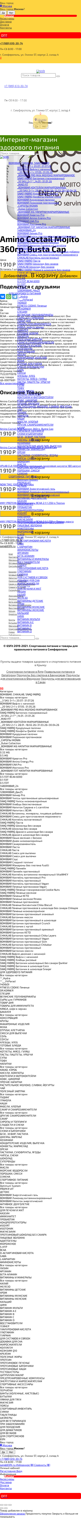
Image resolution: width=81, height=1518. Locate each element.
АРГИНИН (23, 552)
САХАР (21, 427)
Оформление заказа (12, 1513)
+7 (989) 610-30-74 (11, 43)
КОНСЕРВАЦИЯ (26, 351)
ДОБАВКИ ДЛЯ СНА (28, 580)
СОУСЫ (21, 372)
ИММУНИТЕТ (25, 503)
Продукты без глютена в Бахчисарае (41, 675)
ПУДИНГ (22, 412)
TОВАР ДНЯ (24, 320)
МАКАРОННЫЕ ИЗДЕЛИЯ (32, 357)
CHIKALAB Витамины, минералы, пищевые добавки (48, 251)
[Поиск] (58, 76)
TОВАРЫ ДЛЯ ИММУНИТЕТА (34, 323)
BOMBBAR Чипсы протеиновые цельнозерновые (46, 236)
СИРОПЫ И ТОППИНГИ (30, 430)
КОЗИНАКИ (23, 442)
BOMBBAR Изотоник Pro (31, 223)
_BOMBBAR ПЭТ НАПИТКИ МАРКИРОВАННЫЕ (43, 227)
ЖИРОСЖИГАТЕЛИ (28, 583)
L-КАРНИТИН (24, 546)
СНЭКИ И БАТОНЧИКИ (30, 433)
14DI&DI (22, 302)
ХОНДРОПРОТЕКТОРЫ (30, 510)
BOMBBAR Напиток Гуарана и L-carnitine (41, 245)
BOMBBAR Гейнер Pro (29, 233)
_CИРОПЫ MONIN (27, 205)
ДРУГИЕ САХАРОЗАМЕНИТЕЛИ (35, 424)
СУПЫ (20, 384)
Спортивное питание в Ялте (25, 671)
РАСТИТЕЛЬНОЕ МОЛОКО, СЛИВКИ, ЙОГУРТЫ (44, 406)
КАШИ (20, 418)
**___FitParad (25, 299)
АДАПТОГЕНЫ (25, 528)
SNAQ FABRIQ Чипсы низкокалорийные (40, 239)
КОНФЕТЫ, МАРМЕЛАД (31, 448)
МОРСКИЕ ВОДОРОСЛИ (31, 467)
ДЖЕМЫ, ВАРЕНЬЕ (28, 439)
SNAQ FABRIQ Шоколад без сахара (37, 263)
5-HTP (20, 534)
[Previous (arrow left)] (1, 1508)
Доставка (6, 21)
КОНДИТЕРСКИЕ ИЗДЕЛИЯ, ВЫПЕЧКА (39, 445)
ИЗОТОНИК (23, 516)
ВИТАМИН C (24, 628)
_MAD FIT (22, 184)
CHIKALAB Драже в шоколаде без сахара (41, 272)
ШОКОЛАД (23, 461)
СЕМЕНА (22, 473)
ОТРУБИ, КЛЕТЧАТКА (29, 363)
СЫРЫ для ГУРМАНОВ (30, 317)
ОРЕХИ (21, 452)
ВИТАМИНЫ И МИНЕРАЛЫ (33, 558)
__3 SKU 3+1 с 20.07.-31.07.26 (34, 165)
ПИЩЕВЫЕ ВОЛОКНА (29, 525)
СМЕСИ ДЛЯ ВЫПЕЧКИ (30, 366)
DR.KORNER (24, 308)
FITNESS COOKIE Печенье (32, 305)
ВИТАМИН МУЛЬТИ (28, 619)
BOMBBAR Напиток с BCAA (33, 248)
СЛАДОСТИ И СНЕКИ (29, 345)
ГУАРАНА (22, 574)
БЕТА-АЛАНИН (25, 555)
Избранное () (25, 1464)
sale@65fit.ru (8, 1464)
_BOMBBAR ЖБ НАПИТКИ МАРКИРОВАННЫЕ (43, 211)
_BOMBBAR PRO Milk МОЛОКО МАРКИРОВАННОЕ (46, 175)
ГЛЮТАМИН (24, 571)
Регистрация (8, 1470)
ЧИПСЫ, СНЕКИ (26, 458)
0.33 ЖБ (22, 274)
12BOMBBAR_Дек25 (28, 290)
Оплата (4, 24)
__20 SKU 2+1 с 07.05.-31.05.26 (35, 172)
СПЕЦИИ (22, 311)
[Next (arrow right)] (6, 1508)
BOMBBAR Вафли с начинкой (34, 169)
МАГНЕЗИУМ (25, 519)
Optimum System (27, 479)
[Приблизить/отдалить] (10, 1505)
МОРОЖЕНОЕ (25, 531)
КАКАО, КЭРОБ (25, 390)
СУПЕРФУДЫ (24, 348)
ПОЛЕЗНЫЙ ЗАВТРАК (29, 339)
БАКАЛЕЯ (22, 329)
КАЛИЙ (21, 594)
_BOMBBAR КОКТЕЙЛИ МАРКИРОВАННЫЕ (41, 187)
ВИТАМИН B (24, 625)
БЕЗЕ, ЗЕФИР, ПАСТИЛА (31, 436)
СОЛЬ (20, 369)
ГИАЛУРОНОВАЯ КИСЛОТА (32, 568)
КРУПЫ (21, 354)
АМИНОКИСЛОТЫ (27, 549)
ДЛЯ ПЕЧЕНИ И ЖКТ (29, 588)
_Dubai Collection (27, 208)
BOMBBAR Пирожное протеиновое (38, 202)
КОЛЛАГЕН (23, 586)
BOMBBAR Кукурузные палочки (36, 199)
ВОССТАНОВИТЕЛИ (28, 561)
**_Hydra (22, 296)
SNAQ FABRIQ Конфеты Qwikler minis (39, 196)
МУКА (20, 360)
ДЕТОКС (22, 485)
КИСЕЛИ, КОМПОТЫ (29, 394)
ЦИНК (20, 615)
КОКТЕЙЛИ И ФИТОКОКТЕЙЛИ (35, 397)
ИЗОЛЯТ (22, 513)
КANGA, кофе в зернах (30, 326)
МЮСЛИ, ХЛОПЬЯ (27, 421)
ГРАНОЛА (22, 415)
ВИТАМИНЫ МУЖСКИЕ (31, 606)
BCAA (20, 537)
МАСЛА (21, 464)
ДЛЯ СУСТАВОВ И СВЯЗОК (32, 577)
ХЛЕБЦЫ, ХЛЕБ (26, 375)
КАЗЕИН (22, 500)
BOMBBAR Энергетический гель (36, 488)
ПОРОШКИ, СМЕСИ (28, 470)
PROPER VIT (24, 482)
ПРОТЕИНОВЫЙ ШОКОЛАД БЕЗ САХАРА (40, 522)
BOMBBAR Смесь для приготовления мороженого (47, 254)
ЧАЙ (19, 409)
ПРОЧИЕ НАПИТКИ (28, 403)
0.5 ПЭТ (21, 287)
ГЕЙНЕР (22, 564)
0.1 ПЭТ (21, 284)
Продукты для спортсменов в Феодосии (40, 676)
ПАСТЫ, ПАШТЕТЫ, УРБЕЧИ (33, 381)
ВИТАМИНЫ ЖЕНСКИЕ (30, 609)
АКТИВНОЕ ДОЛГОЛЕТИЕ (32, 497)
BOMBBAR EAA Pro (28, 220)
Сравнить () (42, 1464)
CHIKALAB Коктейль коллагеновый (38, 257)
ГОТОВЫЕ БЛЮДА (27, 332)
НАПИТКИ (23, 336)
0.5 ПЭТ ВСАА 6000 (28, 281)
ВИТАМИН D (24, 631)
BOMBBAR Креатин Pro (30, 214)
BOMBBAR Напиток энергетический (38, 494)
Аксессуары (7, 18)
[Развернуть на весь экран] (6, 1505)
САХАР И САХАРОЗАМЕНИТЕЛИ (35, 342)
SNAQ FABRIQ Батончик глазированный (41, 178)
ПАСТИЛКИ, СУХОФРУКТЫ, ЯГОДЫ (37, 455)
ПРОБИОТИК (24, 506)
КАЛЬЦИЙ (23, 612)
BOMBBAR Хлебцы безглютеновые (38, 242)
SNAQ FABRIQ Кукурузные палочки (37, 193)
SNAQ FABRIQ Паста (28, 260)
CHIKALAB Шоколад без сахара (35, 266)
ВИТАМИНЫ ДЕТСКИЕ (30, 600)
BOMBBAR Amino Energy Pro (34, 217)
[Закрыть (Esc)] (1, 1505)
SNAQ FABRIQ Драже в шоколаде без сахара (43, 269)
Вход (19, 1470)
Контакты (6, 27)
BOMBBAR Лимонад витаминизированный (43, 491)
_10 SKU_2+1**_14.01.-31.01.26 (34, 181)
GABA (20, 543)
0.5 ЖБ (21, 278)
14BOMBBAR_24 (26, 230)
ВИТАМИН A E (25, 622)
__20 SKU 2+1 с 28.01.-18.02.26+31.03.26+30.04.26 (46, 190)
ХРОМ (20, 603)
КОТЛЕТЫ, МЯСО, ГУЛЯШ (32, 378)
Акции (9, 16)
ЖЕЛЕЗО (22, 597)
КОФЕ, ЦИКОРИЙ (27, 400)
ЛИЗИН (21, 591)
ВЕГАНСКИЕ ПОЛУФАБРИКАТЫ (35, 314)
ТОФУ (20, 387)
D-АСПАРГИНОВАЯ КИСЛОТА (34, 540)
